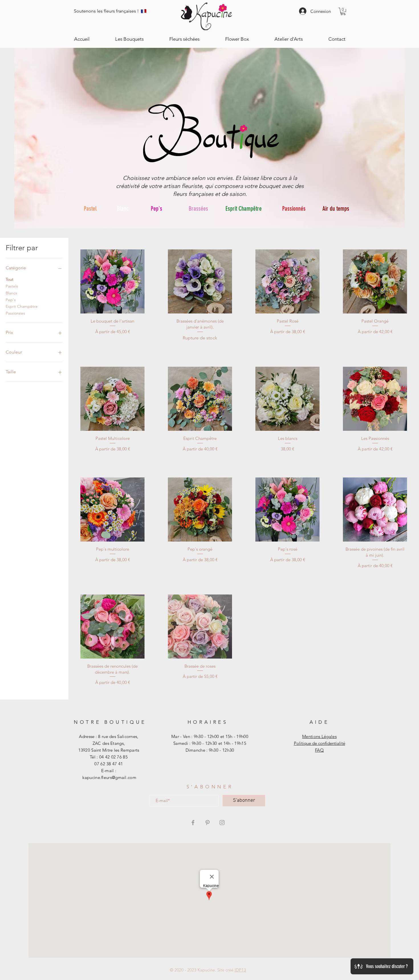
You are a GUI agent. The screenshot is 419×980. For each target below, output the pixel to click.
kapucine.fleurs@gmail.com (109, 777)
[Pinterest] (207, 822)
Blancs (11, 293)
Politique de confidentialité (319, 743)
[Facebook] (193, 822)
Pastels (12, 286)
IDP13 (240, 970)
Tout (9, 279)
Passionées (15, 313)
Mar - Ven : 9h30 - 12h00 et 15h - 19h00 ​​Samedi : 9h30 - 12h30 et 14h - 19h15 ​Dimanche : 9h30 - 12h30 (209, 743)
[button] (343, 11)
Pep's (11, 299)
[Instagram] (222, 822)
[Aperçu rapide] (112, 281)
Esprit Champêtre (22, 306)
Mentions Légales (319, 736)
